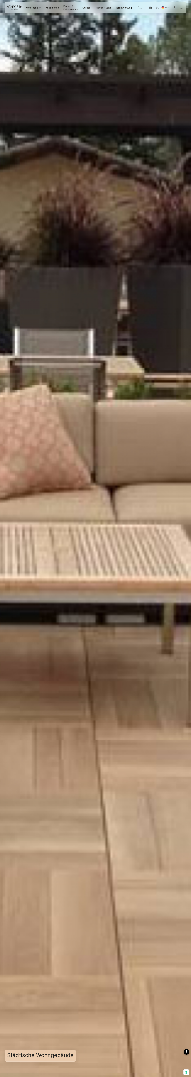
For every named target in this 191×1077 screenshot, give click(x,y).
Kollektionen (52, 7)
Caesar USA (141, 7)
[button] (186, 1052)
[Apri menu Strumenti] (150, 7)
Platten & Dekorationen (70, 8)
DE (167, 8)
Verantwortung (123, 7)
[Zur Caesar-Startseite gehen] (14, 8)
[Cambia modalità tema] (157, 7)
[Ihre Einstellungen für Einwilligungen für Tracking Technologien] (186, 1072)
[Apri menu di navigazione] (181, 7)
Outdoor (86, 7)
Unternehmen (33, 7)
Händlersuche (103, 7)
